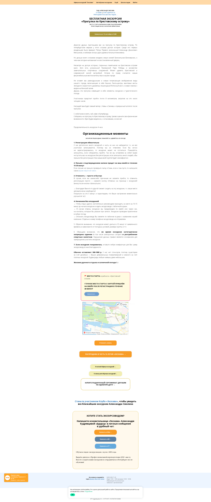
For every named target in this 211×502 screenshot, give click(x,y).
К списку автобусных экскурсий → (105, 374)
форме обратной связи (87, 171)
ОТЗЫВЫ (99, 12)
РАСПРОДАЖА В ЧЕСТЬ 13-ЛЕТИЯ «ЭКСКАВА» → (105, 354)
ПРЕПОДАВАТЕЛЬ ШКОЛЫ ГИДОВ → (105, 15)
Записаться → (91, 294)
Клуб (116, 2)
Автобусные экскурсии (104, 2)
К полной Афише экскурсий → (105, 367)
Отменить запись (105, 343)
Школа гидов (125, 2)
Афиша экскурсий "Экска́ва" (84, 2)
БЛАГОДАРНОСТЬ (109, 12)
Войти (135, 2)
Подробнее (88, 491)
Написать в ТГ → (105, 446)
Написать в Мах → (105, 432)
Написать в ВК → (105, 439)
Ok (73, 495)
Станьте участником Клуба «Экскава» (96, 401)
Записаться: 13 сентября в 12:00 (105, 34)
